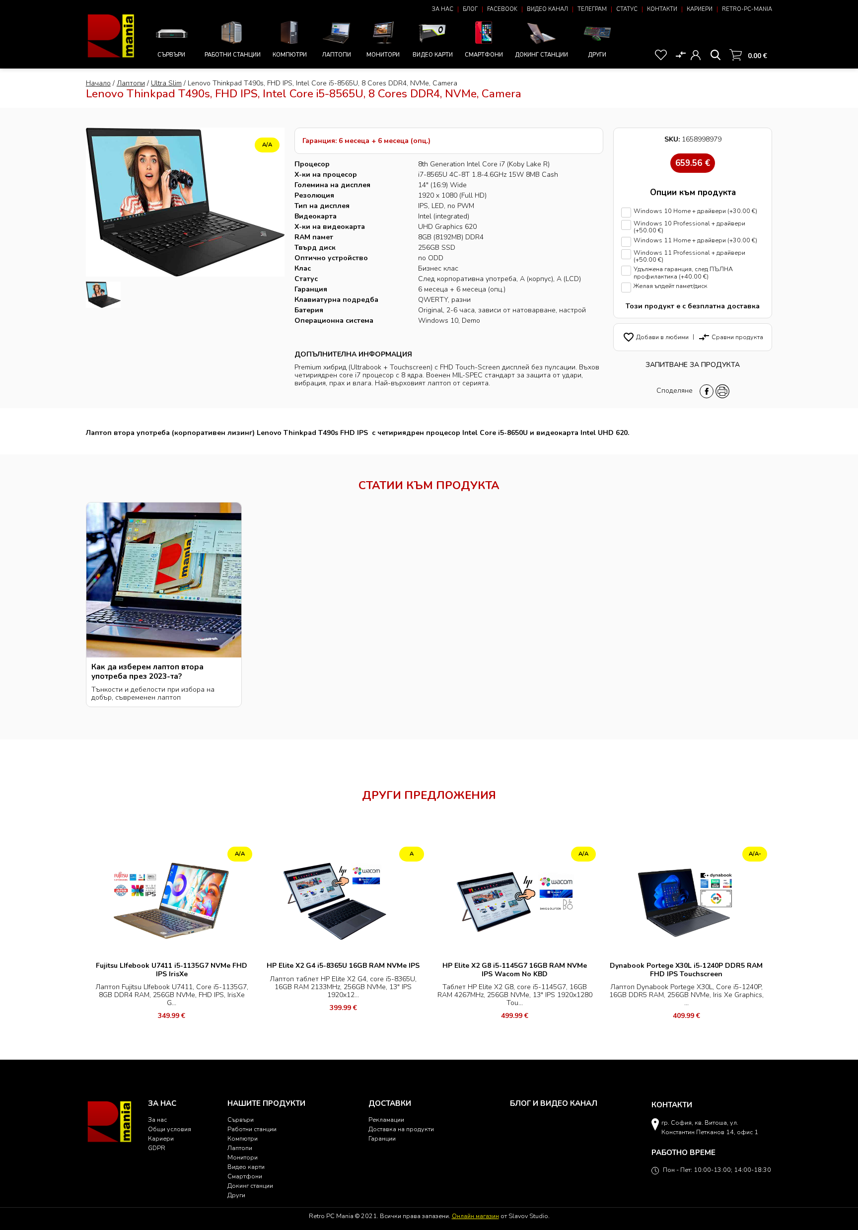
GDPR (156, 1148)
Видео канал (547, 9)
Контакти (662, 9)
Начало (98, 83)
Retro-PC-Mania (747, 9)
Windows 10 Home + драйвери (695, 211)
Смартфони (484, 55)
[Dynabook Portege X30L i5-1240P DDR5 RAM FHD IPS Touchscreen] (686, 900)
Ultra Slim (166, 83)
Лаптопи (336, 55)
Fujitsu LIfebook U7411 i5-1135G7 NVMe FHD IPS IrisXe (171, 969)
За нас (442, 9)
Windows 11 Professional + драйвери (689, 256)
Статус (627, 9)
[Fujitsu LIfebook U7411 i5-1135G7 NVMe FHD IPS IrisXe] (171, 900)
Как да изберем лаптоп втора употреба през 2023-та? (147, 671)
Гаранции (382, 1138)
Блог (470, 9)
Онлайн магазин (475, 1216)
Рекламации (386, 1119)
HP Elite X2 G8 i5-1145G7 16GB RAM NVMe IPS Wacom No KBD (514, 969)
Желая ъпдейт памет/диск (671, 286)
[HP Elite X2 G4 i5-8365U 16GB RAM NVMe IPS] (343, 900)
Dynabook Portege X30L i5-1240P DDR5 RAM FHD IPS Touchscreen (686, 969)
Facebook (502, 9)
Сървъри (171, 55)
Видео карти (433, 55)
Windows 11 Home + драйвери (695, 240)
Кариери (700, 9)
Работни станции (233, 55)
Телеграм (592, 9)
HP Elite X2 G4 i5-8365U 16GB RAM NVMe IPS (343, 965)
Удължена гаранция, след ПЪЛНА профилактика (683, 273)
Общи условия (169, 1129)
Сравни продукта (730, 337)
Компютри (290, 55)
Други (597, 55)
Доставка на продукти (401, 1129)
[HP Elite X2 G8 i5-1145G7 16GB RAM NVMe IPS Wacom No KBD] (514, 900)
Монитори (383, 55)
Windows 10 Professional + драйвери (689, 227)
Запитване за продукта (692, 364)
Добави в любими (656, 337)
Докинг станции (541, 55)
